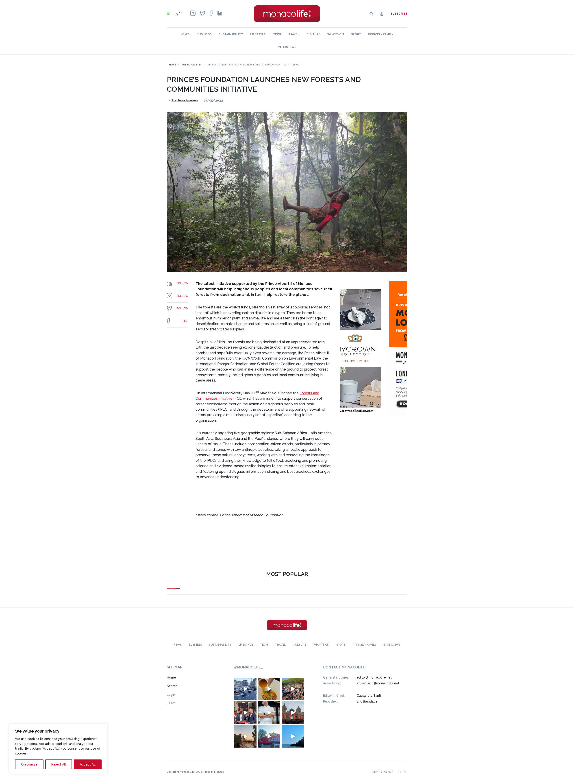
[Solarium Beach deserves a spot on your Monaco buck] (293, 736)
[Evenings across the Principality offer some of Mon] (245, 689)
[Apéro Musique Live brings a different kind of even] (269, 736)
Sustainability (231, 34)
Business (204, 34)
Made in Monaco (213, 771)
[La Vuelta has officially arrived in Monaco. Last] (293, 712)
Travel (293, 34)
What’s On (335, 34)
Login (171, 694)
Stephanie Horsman (184, 100)
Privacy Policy (382, 772)
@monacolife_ (248, 667)
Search (172, 686)
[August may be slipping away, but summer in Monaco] (269, 689)
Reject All (58, 764)
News (184, 34)
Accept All (88, 764)
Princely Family (381, 34)
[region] (58, 749)
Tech (277, 34)
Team (171, 703)
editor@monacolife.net (374, 677)
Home (171, 677)
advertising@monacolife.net (378, 683)
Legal (402, 772)
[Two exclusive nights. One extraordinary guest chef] (269, 712)
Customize (29, 764)
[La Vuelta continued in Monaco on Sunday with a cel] (293, 689)
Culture (313, 34)
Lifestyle (258, 34)
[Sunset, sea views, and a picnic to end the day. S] (245, 736)
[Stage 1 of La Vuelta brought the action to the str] (245, 712)
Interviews (287, 47)
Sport (356, 34)
